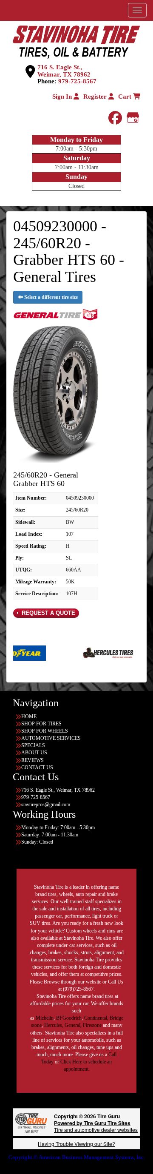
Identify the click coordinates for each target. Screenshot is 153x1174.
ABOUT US (34, 753)
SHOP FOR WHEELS (44, 731)
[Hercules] (92, 653)
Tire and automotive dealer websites (96, 1126)
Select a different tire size (50, 297)
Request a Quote (47, 613)
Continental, (96, 1018)
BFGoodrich (69, 1018)
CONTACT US (37, 767)
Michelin (45, 1018)
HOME (29, 716)
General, (73, 1025)
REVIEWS (32, 760)
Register (95, 96)
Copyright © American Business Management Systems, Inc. (76, 1157)
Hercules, (53, 1025)
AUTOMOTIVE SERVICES (51, 738)
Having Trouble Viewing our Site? (76, 1143)
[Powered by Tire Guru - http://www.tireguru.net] (31, 1122)
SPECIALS (33, 745)
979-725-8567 (77, 81)
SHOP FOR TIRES (41, 724)
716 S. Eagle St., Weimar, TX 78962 (64, 71)
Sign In (63, 96)
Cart (125, 96)
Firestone (92, 1025)
